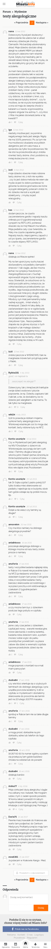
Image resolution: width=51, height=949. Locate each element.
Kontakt (21, 935)
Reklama (11, 935)
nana (11, 31)
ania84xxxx (14, 542)
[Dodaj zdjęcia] (9, 908)
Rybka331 (13, 372)
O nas (30, 935)
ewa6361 (13, 857)
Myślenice (20, 11)
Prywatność (19, 938)
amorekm (13, 524)
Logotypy (39, 935)
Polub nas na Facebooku (27, 929)
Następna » (42, 22)
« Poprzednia (21, 22)
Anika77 (12, 786)
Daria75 (12, 817)
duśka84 (13, 680)
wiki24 (11, 414)
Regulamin (32, 938)
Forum (7, 11)
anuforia (13, 564)
